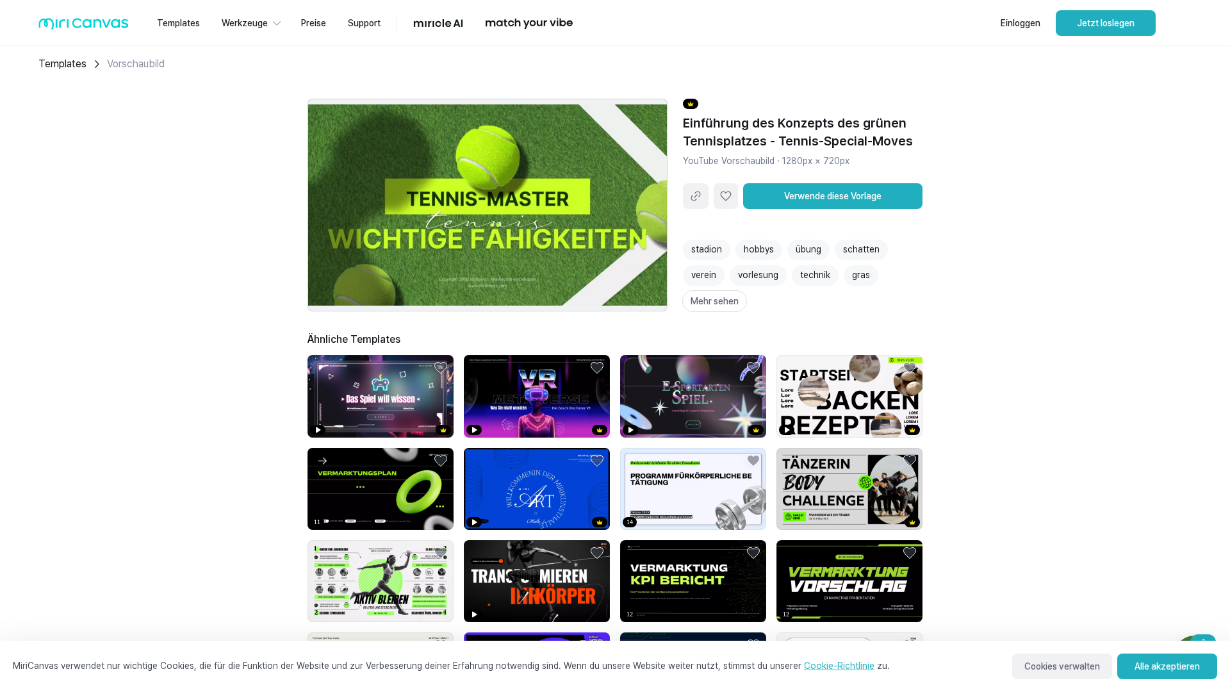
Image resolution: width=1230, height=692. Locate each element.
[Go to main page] (83, 26)
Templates (62, 64)
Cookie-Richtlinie (839, 666)
